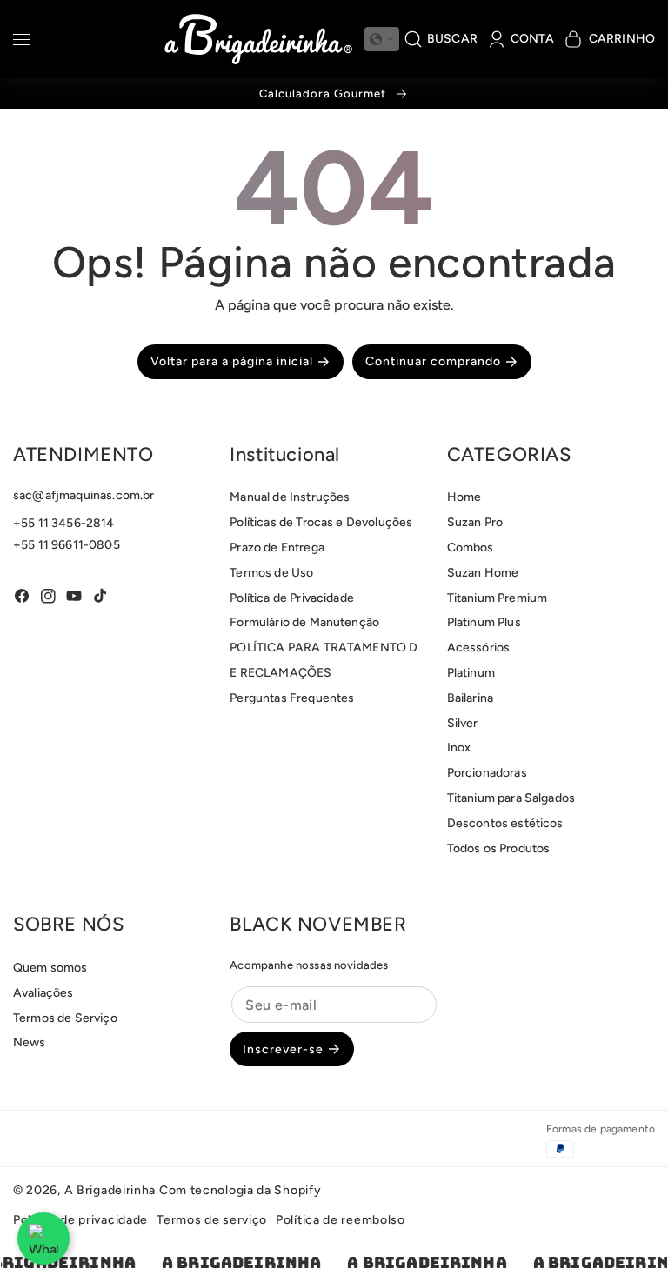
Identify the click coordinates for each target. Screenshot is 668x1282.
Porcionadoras (487, 772)
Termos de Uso (271, 572)
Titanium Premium (497, 598)
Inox (459, 747)
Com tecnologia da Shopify (240, 1190)
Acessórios (479, 647)
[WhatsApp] (43, 1238)
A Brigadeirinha (110, 1190)
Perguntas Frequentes (292, 698)
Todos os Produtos (499, 848)
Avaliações (43, 992)
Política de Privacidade (292, 598)
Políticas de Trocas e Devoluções (321, 522)
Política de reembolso (340, 1219)
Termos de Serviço (65, 1018)
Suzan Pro (475, 522)
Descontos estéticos (505, 823)
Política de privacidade (80, 1219)
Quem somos (50, 967)
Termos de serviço (212, 1219)
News (29, 1042)
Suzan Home (483, 572)
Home (464, 497)
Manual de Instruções (290, 497)
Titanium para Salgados (511, 798)
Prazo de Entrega (277, 547)
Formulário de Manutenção (304, 622)
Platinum (471, 672)
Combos (470, 547)
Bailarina (470, 698)
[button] (21, 41)
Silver (462, 723)
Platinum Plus (484, 622)
